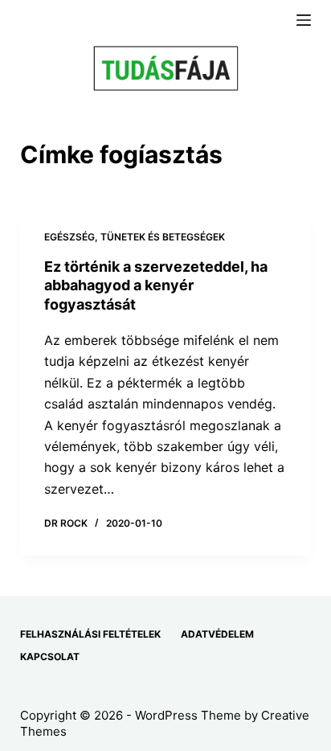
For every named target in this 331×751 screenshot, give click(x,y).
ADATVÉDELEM (217, 634)
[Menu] (303, 20)
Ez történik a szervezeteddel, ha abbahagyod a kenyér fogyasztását (156, 285)
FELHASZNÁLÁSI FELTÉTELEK (90, 634)
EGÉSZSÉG (69, 237)
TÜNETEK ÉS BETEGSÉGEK (162, 237)
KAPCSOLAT (50, 656)
